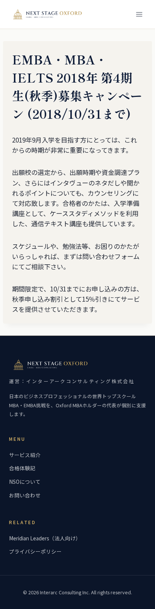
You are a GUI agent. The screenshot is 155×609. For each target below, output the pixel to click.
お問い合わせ (25, 495)
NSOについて (25, 481)
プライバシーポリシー (35, 551)
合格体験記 (22, 468)
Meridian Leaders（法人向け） (45, 538)
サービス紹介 (25, 455)
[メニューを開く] (139, 14)
